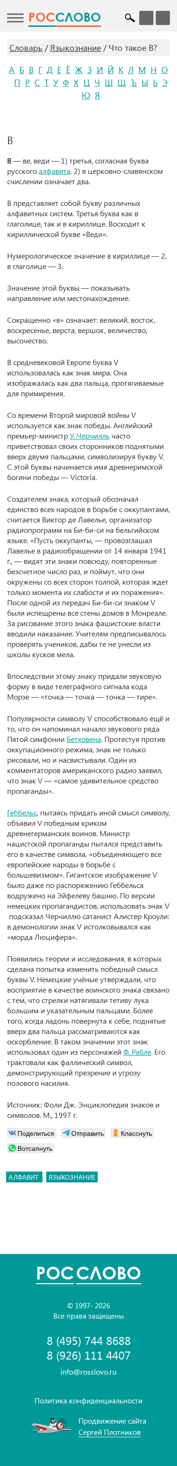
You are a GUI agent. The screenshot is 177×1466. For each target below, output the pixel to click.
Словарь (25, 47)
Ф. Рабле (137, 1052)
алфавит (24, 1177)
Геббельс (22, 812)
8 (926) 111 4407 (89, 1355)
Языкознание (75, 47)
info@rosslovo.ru (88, 1371)
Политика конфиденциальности (88, 1400)
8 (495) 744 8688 (89, 1340)
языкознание (72, 1177)
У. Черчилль (90, 435)
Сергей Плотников (109, 1432)
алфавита (54, 171)
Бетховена (84, 739)
